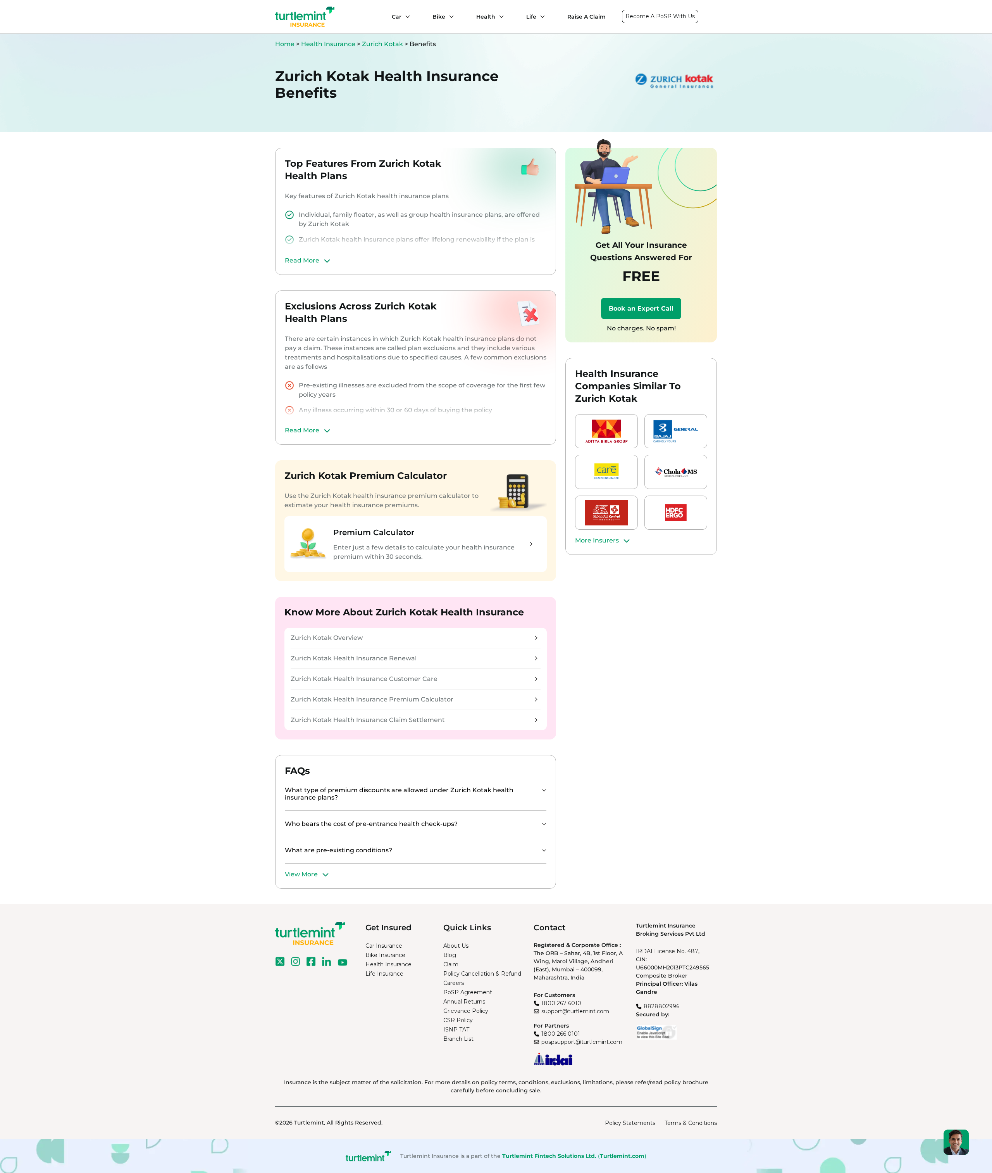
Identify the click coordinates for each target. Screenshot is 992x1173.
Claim (450, 964)
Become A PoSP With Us (660, 16)
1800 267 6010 (561, 1003)
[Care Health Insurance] (606, 472)
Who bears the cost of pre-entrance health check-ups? (371, 823)
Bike (438, 16)
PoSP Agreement (467, 992)
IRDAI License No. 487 (667, 951)
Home (284, 44)
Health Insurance (328, 44)
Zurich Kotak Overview (327, 637)
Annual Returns (464, 1001)
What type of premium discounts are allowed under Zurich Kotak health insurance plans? (399, 793)
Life (531, 16)
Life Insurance (384, 973)
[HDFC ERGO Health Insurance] (676, 512)
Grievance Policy (465, 1010)
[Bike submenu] (449, 16)
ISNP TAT (456, 1029)
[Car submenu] (405, 16)
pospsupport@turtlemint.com (581, 1041)
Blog (449, 955)
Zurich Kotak (382, 44)
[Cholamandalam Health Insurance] (676, 472)
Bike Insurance (385, 955)
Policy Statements (630, 1122)
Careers (453, 983)
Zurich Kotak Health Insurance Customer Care (364, 678)
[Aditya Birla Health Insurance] (606, 431)
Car (396, 16)
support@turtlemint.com (575, 1011)
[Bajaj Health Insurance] (676, 431)
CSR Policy (458, 1020)
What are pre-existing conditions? (338, 850)
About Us (455, 945)
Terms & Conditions (691, 1122)
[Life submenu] (540, 16)
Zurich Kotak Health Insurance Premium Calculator (372, 699)
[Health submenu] (499, 16)
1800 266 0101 (560, 1033)
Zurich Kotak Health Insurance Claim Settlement (368, 720)
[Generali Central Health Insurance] (606, 512)
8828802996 (661, 1006)
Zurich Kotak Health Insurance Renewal (354, 658)
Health (485, 16)
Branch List (458, 1038)
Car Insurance (383, 945)
